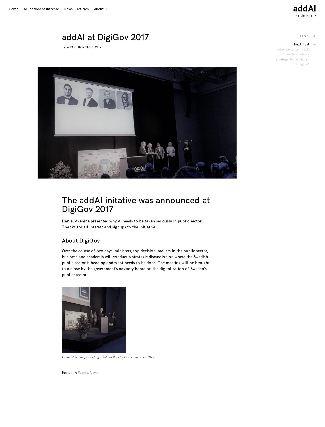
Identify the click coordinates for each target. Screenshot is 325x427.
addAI (304, 9)
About (99, 9)
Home (13, 9)
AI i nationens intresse (41, 9)
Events (83, 373)
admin (71, 47)
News (94, 373)
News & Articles (76, 9)
